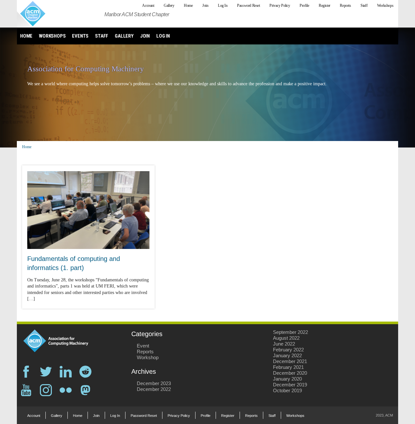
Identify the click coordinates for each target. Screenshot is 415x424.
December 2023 (154, 383)
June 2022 (284, 344)
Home (26, 36)
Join (145, 36)
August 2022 (286, 338)
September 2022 (290, 332)
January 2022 (287, 355)
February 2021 (288, 367)
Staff (101, 36)
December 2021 (290, 361)
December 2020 (290, 373)
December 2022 (154, 389)
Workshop (148, 357)
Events (80, 36)
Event (143, 345)
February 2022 (288, 349)
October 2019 (287, 390)
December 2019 (290, 384)
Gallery (124, 36)
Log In (163, 36)
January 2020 (287, 379)
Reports (145, 351)
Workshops (52, 36)
